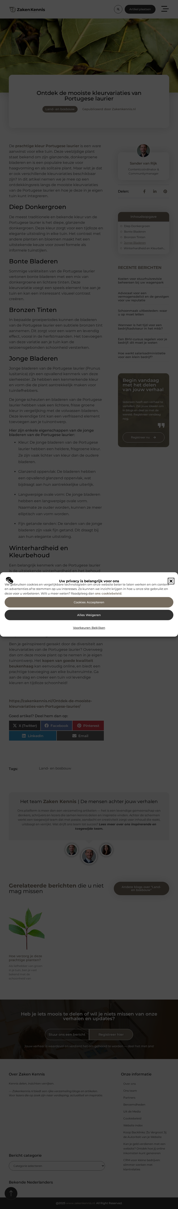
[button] (171, 581)
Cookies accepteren (89, 602)
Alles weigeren (89, 615)
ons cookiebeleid (108, 593)
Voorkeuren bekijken (89, 627)
